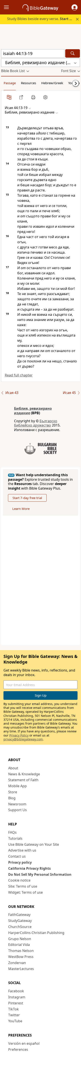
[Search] (72, 53)
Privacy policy (20, 862)
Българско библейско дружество (35, 423)
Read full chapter (19, 375)
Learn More (21, 508)
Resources (28, 83)
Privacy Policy (19, 735)
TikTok (13, 1009)
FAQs (12, 832)
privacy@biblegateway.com (23, 739)
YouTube (15, 1021)
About (13, 768)
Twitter (14, 1015)
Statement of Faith (23, 780)
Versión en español (24, 1043)
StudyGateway (20, 920)
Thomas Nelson (21, 950)
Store (12, 792)
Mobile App (17, 786)
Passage (10, 83)
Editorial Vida (19, 944)
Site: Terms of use (22, 886)
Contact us (17, 856)
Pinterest (15, 1003)
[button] (74, 7)
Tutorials (15, 838)
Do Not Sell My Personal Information (39, 874)
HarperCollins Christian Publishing (36, 932)
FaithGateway (19, 914)
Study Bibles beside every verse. (42, 18)
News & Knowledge (24, 774)
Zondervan (17, 962)
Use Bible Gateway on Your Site (33, 844)
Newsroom (17, 804)
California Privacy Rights (29, 868)
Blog (12, 798)
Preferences (18, 1049)
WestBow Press (20, 956)
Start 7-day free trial (27, 498)
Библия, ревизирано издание (33, 410)
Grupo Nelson (19, 938)
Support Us (17, 810)
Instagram (16, 997)
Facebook (16, 991)
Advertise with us (22, 850)
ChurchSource (20, 926)
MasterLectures (21, 968)
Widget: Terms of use (25, 892)
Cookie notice (19, 880)
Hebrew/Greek (52, 83)
